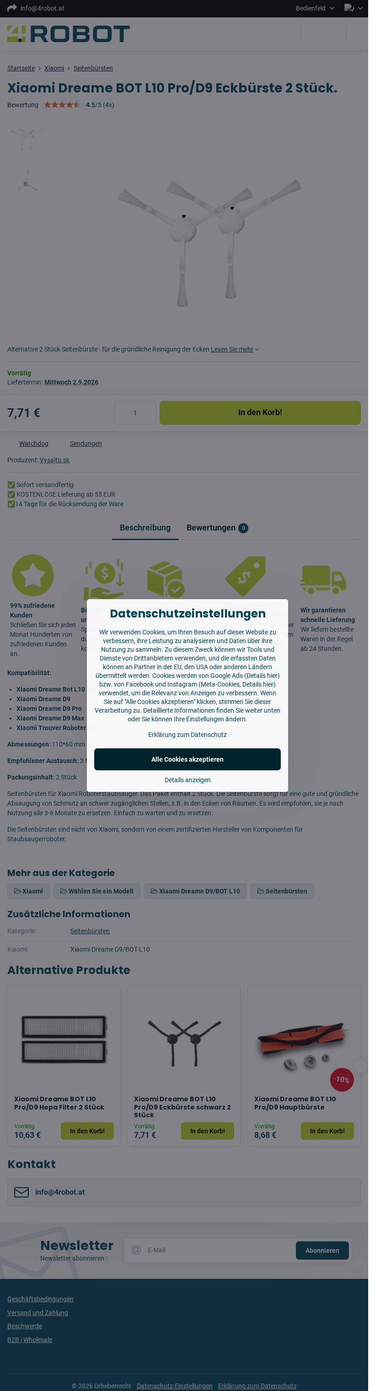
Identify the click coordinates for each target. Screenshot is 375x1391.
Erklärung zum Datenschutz (187, 734)
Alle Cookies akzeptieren (187, 759)
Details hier (262, 675)
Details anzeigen (188, 780)
